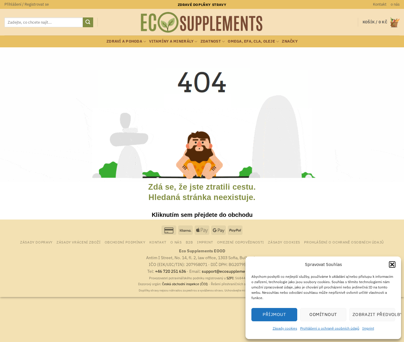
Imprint (368, 328)
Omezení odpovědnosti (240, 242)
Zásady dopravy (36, 242)
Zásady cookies (285, 328)
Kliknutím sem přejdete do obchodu (202, 215)
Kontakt (380, 4)
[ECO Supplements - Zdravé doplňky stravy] (202, 22)
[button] (392, 264)
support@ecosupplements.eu (229, 271)
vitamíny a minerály (171, 41)
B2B (189, 242)
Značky (290, 41)
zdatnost (211, 41)
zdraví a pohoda (124, 41)
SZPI (230, 278)
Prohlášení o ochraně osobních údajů (329, 328)
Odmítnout (323, 314)
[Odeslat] (88, 22)
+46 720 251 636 (170, 271)
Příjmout (274, 314)
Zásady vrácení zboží (78, 242)
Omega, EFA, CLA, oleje (251, 41)
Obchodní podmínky (125, 242)
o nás (395, 4)
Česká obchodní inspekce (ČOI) (185, 284)
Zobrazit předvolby (374, 314)
